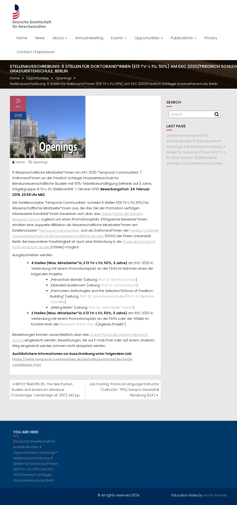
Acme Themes (215, 495)
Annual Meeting (89, 38)
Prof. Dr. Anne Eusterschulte (102, 296)
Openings (40, 162)
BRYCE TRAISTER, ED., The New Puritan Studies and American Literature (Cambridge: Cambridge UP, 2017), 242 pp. (45, 390)
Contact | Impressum (36, 52)
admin (20, 162)
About (58, 38)
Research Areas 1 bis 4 (78, 324)
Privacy (210, 38)
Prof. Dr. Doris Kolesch (119, 285)
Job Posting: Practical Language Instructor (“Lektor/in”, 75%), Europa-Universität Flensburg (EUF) (124, 390)
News (40, 38)
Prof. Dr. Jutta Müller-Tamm (111, 307)
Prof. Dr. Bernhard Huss (117, 279)
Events (117, 38)
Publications (182, 38)
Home (22, 38)
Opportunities (146, 38)
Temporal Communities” (59, 230)
